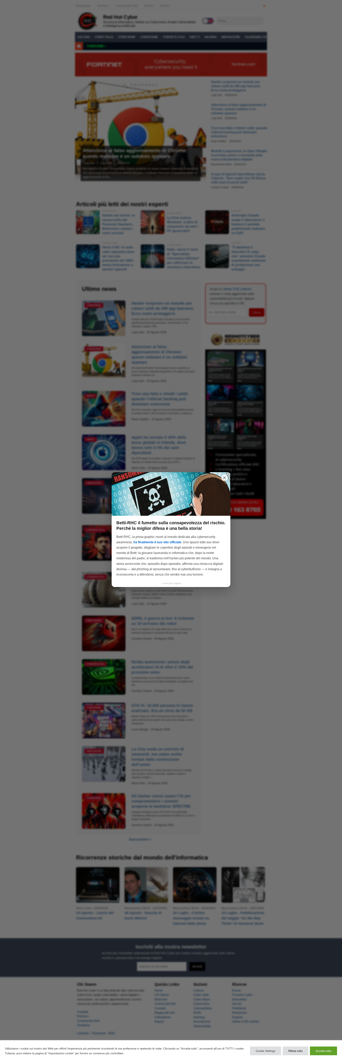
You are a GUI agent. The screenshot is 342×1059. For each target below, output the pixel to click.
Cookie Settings (265, 1050)
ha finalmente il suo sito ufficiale (157, 542)
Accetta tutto (323, 1050)
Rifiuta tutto (295, 1050)
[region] (171, 1049)
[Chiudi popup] (224, 478)
